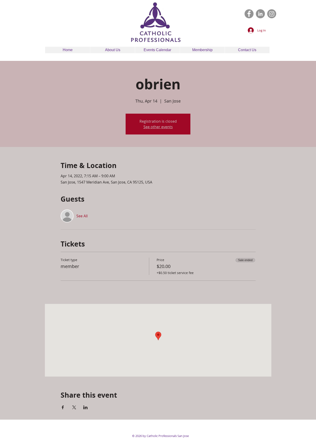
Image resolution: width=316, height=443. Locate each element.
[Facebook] (249, 13)
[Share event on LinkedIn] (85, 407)
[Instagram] (271, 13)
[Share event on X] (74, 407)
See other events (158, 126)
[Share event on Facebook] (63, 407)
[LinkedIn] (260, 13)
